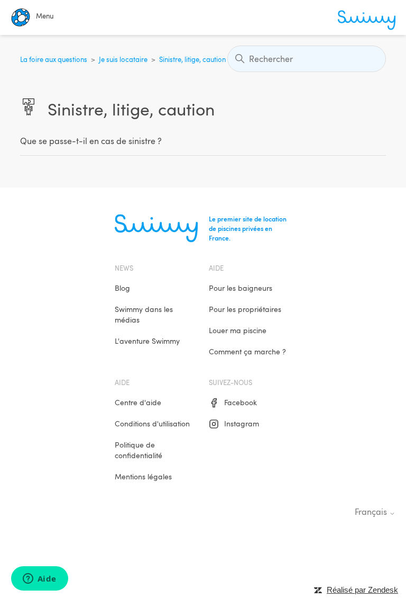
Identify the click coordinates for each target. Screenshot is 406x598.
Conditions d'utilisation (152, 423)
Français (372, 512)
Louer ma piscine (237, 330)
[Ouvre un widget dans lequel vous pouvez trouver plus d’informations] (39, 579)
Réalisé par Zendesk (362, 589)
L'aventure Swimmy (147, 341)
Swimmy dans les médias (144, 314)
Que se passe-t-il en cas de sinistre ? (91, 141)
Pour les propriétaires (245, 309)
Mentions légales (143, 476)
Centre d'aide (138, 402)
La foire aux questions (53, 59)
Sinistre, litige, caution (192, 59)
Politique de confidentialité (138, 450)
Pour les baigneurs (240, 288)
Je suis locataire (123, 59)
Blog (122, 288)
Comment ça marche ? (247, 351)
